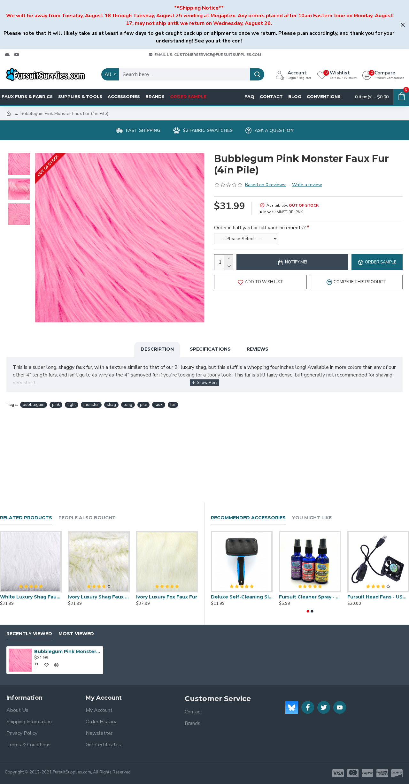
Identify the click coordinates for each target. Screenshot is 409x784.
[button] (308, 611)
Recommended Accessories (248, 518)
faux (159, 404)
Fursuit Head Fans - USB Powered (378, 597)
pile (143, 404)
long (128, 404)
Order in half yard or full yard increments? (260, 227)
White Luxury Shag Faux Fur (31, 597)
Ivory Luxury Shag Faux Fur (99, 597)
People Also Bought (87, 518)
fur (172, 404)
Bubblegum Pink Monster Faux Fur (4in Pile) (67, 651)
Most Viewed (76, 633)
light (71, 404)
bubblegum (33, 404)
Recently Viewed (29, 633)
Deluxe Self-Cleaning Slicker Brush (242, 597)
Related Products (26, 518)
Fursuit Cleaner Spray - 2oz (310, 597)
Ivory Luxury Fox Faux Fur (166, 597)
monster (91, 404)
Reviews (257, 349)
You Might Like (312, 518)
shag (111, 404)
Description (157, 349)
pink (56, 404)
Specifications (210, 349)
